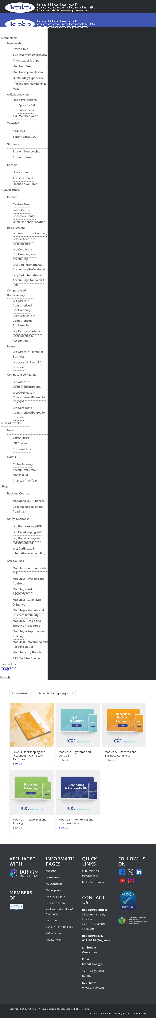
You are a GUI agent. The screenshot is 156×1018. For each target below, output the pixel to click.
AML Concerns (54, 883)
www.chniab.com (93, 987)
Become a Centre (56, 903)
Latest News (53, 877)
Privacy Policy (53, 939)
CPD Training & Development (90, 873)
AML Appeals (53, 890)
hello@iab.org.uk (92, 964)
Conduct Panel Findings (59, 927)
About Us (51, 871)
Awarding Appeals (56, 896)
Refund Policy (54, 933)
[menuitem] (99, 1013)
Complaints (52, 920)
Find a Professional (93, 882)
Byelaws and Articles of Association (59, 912)
